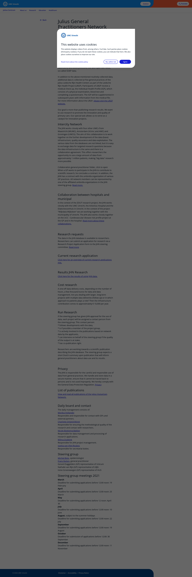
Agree (125, 62)
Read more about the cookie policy (74, 62)
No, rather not (111, 62)
